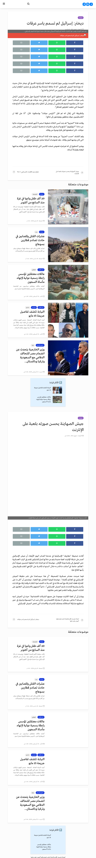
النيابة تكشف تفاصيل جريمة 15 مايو (32, 314)
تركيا (33, 345)
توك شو (34, 307)
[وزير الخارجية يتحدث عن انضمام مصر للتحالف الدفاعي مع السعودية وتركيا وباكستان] (68, 358)
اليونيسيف (35, 194)
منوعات (80, 17)
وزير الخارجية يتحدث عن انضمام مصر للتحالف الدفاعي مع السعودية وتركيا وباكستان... (30, 355)
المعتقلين (34, 269)
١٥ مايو (27, 307)
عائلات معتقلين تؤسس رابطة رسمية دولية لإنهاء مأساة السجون (30, 278)
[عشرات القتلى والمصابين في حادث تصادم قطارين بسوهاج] (68, 244)
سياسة (41, 194)
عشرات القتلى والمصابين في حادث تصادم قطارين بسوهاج (30, 240)
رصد (36, 232)
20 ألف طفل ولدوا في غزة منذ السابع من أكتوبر (30, 200)
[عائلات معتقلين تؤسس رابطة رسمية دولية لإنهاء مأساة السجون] (68, 282)
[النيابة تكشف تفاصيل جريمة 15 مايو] (68, 320)
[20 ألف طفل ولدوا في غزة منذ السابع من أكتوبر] (68, 207)
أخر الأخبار (41, 269)
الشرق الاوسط (40, 345)
